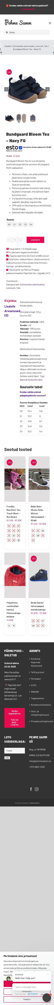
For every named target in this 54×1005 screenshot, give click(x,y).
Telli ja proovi (37, 672)
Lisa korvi (35, 240)
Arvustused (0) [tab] (7, 313)
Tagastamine (37, 698)
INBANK (35, 691)
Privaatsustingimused (39, 721)
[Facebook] (31, 789)
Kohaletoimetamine (39, 704)
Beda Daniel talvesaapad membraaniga (38, 606)
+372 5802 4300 (37, 766)
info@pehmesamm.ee (40, 761)
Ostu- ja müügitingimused (39, 713)
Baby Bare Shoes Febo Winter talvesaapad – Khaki (38, 513)
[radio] (9, 224)
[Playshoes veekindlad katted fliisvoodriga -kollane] (14, 575)
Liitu (7, 758)
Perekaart (36, 678)
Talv (18, 287)
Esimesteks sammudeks (32, 284)
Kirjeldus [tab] (7, 300)
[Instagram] (36, 789)
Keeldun (27, 999)
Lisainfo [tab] (7, 306)
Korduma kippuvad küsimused (36, 662)
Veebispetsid (34, 803)
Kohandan (27, 991)
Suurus (10, 219)
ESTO (33, 685)
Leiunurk (10, 287)
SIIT (15, 699)
